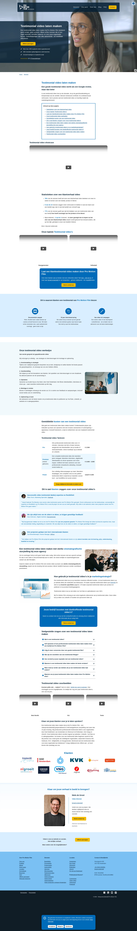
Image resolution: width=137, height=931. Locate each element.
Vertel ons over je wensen (79, 687)
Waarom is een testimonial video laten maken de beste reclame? (66, 663)
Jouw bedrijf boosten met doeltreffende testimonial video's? (65, 129)
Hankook (50, 497)
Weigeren (60, 926)
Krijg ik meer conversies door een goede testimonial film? (64, 650)
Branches (22, 873)
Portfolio (21, 863)
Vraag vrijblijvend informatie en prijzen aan (68, 484)
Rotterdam (72, 867)
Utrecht (71, 869)
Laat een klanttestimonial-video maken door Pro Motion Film (65, 114)
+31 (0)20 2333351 (100, 867)
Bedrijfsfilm (47, 861)
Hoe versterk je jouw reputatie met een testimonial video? (63, 659)
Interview (46, 869)
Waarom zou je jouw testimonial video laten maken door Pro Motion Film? (67, 675)
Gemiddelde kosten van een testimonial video (60, 118)
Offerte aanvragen (28, 43)
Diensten (76, 7)
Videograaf (72, 882)
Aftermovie (47, 875)
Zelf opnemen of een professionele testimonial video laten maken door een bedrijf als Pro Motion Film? (68, 645)
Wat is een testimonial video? (54, 639)
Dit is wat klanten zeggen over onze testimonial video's (63, 120)
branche (113, 582)
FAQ (105, 7)
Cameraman (72, 878)
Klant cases (22, 867)
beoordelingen (35, 58)
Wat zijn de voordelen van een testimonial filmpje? (61, 654)
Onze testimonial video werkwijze (56, 116)
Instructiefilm (47, 867)
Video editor (72, 880)
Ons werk (84, 7)
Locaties (21, 869)
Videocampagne (49, 876)
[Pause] (135, 70)
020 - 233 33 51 (86, 278)
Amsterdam (72, 861)
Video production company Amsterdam (55, 882)
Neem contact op (68, 285)
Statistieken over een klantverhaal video (59, 109)
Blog (99, 7)
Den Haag (72, 863)
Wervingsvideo (48, 871)
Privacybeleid (32, 892)
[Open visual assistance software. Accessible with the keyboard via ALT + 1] (133, 3)
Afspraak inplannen (24, 878)
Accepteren (52, 926)
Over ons (93, 7)
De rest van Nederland (75, 871)
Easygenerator (51, 517)
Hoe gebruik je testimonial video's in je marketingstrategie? (64, 127)
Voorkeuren (68, 926)
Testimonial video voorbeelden (56, 134)
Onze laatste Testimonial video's (56, 112)
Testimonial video (49, 873)
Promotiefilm (47, 863)
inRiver (52, 534)
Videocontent (48, 878)
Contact (112, 7)
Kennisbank (22, 871)
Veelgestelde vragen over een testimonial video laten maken (65, 132)
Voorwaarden (23, 892)
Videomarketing (48, 880)
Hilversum (72, 865)
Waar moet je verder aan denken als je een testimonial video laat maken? (66, 669)
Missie (21, 865)
